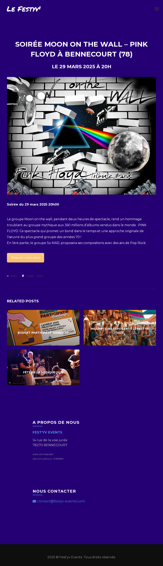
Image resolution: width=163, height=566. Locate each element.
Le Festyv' (24, 9)
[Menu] (157, 8)
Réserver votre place (25, 257)
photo (40, 275)
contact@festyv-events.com (61, 501)
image (30, 275)
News (14, 275)
